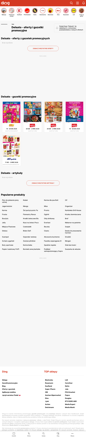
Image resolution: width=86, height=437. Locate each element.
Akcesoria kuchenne (52, 237)
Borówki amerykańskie (31, 249)
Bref (66, 218)
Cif (66, 200)
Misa (46, 206)
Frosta (4, 214)
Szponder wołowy (29, 237)
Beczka (47, 227)
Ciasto (46, 231)
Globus (4, 231)
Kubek (25, 200)
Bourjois (5, 218)
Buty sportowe (7, 245)
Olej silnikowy (49, 218)
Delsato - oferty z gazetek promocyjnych (25, 38)
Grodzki (68, 237)
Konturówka (27, 245)
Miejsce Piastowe (8, 227)
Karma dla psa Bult (51, 200)
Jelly (4, 223)
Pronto (46, 210)
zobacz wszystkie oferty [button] (43, 48)
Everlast (47, 223)
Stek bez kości (70, 245)
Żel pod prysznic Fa (30, 210)
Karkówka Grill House (73, 210)
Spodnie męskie (50, 245)
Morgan (68, 241)
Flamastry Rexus (29, 214)
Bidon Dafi (27, 231)
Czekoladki (27, 227)
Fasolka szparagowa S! (52, 241)
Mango (25, 206)
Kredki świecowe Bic (31, 218)
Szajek (67, 227)
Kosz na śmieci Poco (31, 223)
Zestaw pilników (29, 241)
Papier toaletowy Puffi (10, 249)
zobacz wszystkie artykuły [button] (43, 183)
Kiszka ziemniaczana (73, 214)
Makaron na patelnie (73, 223)
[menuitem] (14, 434)
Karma (4, 210)
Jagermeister (7, 206)
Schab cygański (8, 241)
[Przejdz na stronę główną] (5, 3)
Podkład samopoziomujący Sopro (53, 250)
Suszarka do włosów (72, 249)
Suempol (5, 237)
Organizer (69, 206)
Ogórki (46, 214)
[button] (71, 3)
